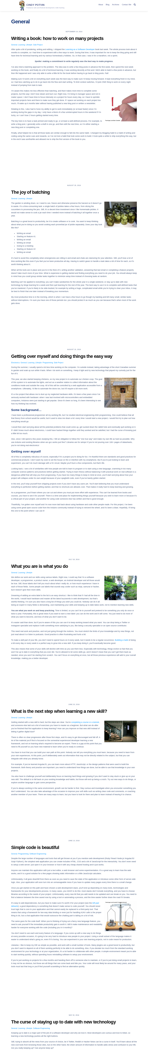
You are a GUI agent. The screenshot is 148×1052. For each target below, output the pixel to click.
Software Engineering (37, 854)
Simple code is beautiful (35, 847)
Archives (115, 5)
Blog (107, 5)
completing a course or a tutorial (85, 722)
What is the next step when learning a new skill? (59, 711)
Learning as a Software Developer (80, 49)
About (100, 5)
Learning (21, 45)
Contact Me (126, 5)
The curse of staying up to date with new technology (63, 1021)
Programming (48, 363)
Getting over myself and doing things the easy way (61, 356)
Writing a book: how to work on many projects (57, 38)
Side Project (38, 45)
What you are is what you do (39, 566)
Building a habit (121, 640)
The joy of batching (30, 192)
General (14, 45)
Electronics (15, 363)
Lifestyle (29, 45)
